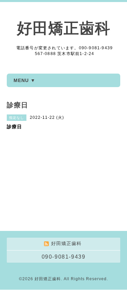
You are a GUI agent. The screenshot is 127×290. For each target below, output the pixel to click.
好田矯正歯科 (63, 28)
